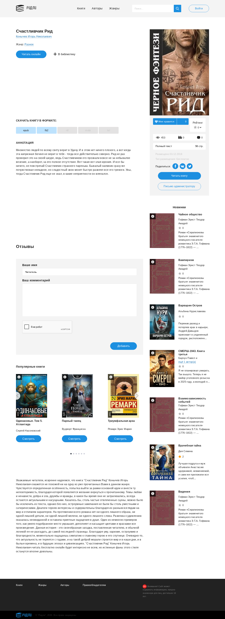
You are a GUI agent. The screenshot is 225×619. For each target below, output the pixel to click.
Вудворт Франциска (73, 429)
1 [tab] (71, 453)
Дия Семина (185, 451)
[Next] (138, 396)
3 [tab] (76, 453)
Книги (81, 8)
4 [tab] (79, 453)
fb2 (46, 130)
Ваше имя (29, 265)
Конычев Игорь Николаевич (34, 36)
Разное (29, 44)
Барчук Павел (186, 358)
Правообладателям (94, 585)
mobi (88, 130)
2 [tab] (73, 453)
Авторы (97, 8)
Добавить (123, 346)
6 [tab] (84, 453)
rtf (67, 130)
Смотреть (28, 438)
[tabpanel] (32, 408)
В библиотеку (66, 54)
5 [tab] (81, 453)
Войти (199, 8)
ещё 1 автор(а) (187, 361)
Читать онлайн (31, 54)
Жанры (114, 8)
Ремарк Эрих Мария (120, 429)
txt (108, 130)
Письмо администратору (179, 186)
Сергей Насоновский (28, 430)
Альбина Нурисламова (192, 311)
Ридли (31, 7)
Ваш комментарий (36, 280)
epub (26, 130)
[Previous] (16, 396)
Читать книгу (179, 175)
